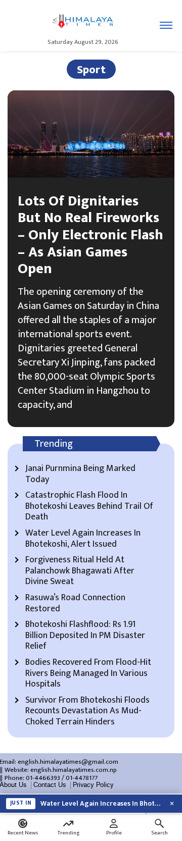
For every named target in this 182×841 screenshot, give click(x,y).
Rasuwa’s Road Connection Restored (75, 603)
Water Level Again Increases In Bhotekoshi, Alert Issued (83, 539)
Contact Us (49, 785)
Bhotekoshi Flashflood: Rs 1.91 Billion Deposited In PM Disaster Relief (85, 635)
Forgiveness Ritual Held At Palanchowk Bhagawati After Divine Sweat (79, 571)
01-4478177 (82, 777)
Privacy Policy (93, 785)
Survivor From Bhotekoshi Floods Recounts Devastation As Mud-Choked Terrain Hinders (87, 711)
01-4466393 (43, 777)
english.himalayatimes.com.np (73, 769)
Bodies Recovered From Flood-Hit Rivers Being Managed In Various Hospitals (88, 673)
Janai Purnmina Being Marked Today (80, 474)
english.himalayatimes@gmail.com (68, 761)
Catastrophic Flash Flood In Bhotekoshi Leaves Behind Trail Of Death (89, 506)
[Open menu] (166, 25)
